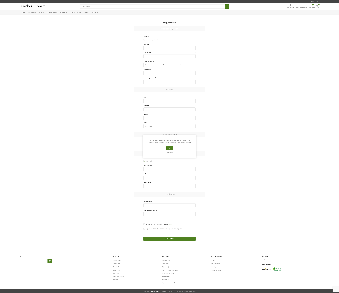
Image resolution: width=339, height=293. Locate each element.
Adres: (145, 97)
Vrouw (156, 40)
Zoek (227, 6)
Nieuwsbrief (149, 161)
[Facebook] (264, 260)
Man (147, 40)
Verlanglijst (165, 279)
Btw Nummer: (147, 182)
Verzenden (49, 261)
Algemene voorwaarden (169, 283)
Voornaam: (146, 44)
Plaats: (145, 114)
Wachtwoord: (147, 201)
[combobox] (152, 6)
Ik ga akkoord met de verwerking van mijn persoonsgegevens (164, 229)
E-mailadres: (147, 69)
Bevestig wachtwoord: (150, 210)
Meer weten (169, 152)
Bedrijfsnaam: (147, 165)
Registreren (169, 238)
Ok (169, 148)
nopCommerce (154, 291)
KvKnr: (145, 174)
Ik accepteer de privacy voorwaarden (157, 224)
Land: (145, 122)
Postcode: (146, 105)
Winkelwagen (166, 276)
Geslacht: (146, 36)
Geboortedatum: (148, 61)
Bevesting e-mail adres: (150, 78)
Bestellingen (165, 264)
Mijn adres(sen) (166, 267)
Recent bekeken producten (170, 270)
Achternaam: (147, 53)
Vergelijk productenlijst (301, 7)
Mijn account (290, 7)
